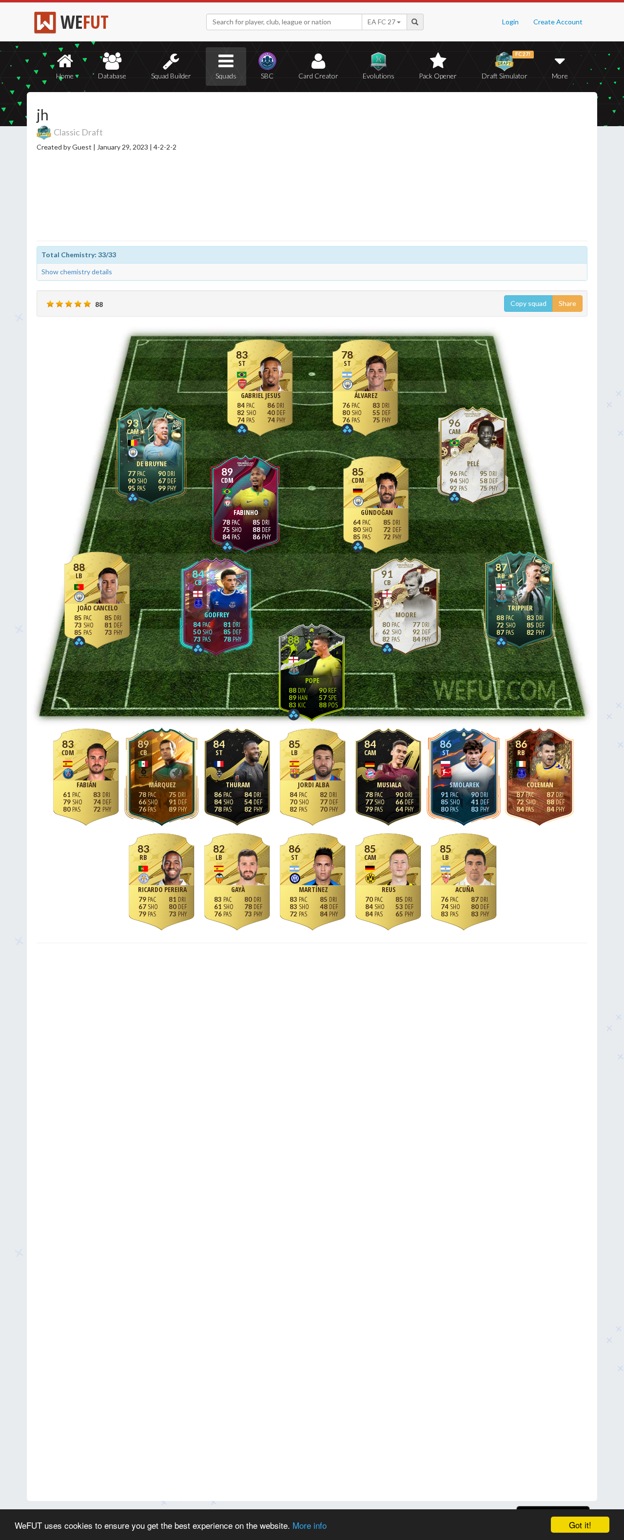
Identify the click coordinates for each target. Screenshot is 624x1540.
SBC (267, 76)
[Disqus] (312, 1223)
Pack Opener (438, 76)
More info (309, 1525)
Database (112, 76)
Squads (225, 76)
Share (567, 303)
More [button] (560, 76)
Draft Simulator (506, 65)
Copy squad (528, 303)
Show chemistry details (76, 271)
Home (65, 76)
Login (510, 22)
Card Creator (318, 76)
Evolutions (378, 76)
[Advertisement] (406, 168)
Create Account (558, 22)
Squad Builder (171, 76)
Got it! (580, 1525)
